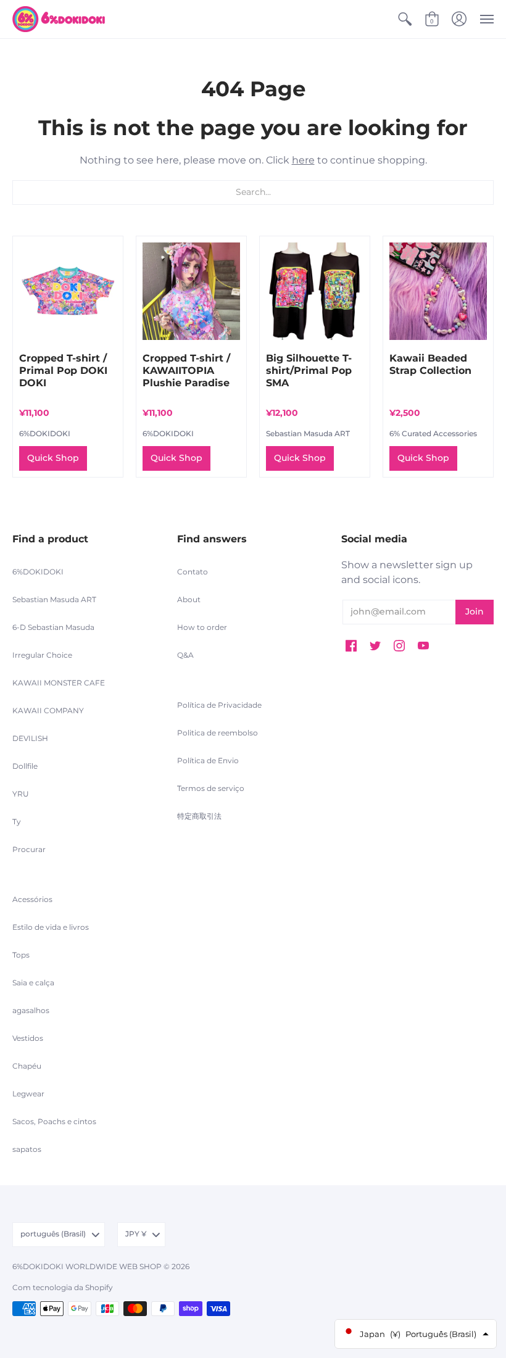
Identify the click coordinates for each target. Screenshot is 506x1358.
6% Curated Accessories (433, 433)
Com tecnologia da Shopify (62, 1287)
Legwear (28, 1093)
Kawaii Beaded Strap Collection (430, 364)
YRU (20, 793)
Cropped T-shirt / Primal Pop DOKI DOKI (63, 370)
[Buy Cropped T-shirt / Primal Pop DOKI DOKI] (68, 291)
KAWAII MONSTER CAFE (58, 682)
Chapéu (26, 1065)
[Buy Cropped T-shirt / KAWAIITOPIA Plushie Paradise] (191, 291)
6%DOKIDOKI (44, 433)
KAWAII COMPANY (48, 710)
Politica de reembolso (217, 732)
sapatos (26, 1149)
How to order (202, 627)
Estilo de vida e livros (50, 927)
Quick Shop (53, 457)
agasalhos (30, 1010)
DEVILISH (30, 738)
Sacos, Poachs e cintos (54, 1121)
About (189, 599)
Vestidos (27, 1038)
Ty (16, 821)
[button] (404, 19)
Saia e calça (33, 982)
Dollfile (25, 766)
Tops (21, 954)
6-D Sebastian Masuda (53, 627)
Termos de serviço (210, 788)
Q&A (185, 655)
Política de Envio (208, 760)
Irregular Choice (42, 655)
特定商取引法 (199, 816)
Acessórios (32, 899)
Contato (192, 571)
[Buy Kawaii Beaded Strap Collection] (438, 291)
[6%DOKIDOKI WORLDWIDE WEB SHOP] (58, 19)
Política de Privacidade (219, 705)
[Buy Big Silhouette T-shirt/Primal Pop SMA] (314, 291)
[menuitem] (404, 19)
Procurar (29, 849)
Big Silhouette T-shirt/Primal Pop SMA (309, 370)
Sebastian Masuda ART (308, 433)
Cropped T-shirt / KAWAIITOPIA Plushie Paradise (186, 370)
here (303, 160)
